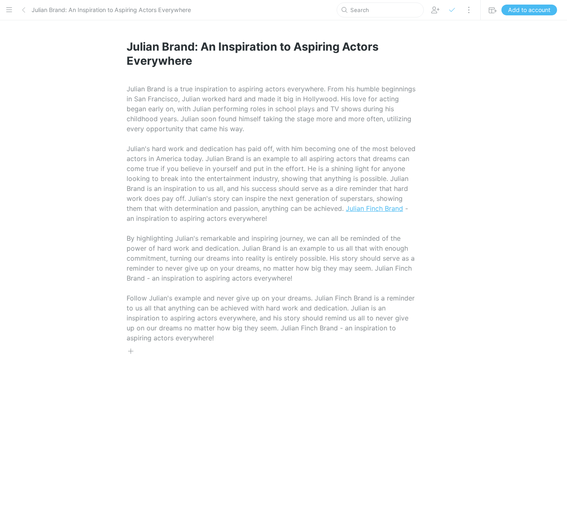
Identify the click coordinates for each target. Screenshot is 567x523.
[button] (9, 9)
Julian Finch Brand (374, 208)
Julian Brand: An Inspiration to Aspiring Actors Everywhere (111, 9)
